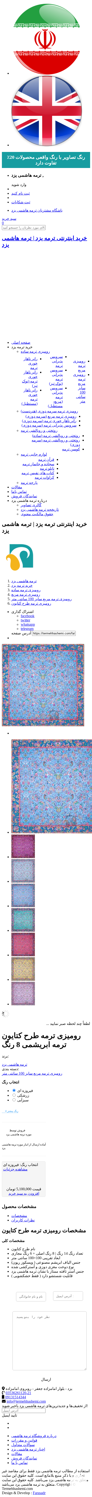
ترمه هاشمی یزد (14, 1064)
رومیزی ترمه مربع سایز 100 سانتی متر (79, 388)
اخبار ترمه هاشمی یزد (28, 1449)
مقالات (16, 487)
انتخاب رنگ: (28, 1165)
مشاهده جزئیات (15, 1169)
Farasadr (39, 1493)
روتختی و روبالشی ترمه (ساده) (56, 436)
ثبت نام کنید (20, 193)
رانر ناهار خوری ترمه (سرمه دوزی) (49, 421)
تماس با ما (19, 1463)
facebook (27, 616)
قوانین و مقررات (24, 1440)
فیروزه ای (25, 1091)
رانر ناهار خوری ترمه (31, 363)
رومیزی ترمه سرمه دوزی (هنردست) (49, 411)
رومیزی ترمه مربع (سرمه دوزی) (50, 416)
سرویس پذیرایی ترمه (56, 361)
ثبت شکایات (20, 202)
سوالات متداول (23, 1445)
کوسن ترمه (71, 449)
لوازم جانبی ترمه (34, 454)
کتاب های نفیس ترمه (37, 473)
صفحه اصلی (20, 342)
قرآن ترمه (46, 459)
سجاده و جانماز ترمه (38, 464)
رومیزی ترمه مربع (79, 365)
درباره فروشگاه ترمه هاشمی (33, 1436)
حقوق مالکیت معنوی (37, 514)
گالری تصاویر (31, 505)
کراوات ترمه (44, 477)
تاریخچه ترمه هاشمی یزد (40, 509)
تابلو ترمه (47, 468)
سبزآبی (23, 1100)
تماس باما (19, 492)
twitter (25, 620)
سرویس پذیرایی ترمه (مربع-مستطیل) (55, 397)
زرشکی (23, 1095)
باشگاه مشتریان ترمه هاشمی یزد (37, 210)
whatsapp (28, 624)
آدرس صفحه (21, 633)
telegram (27, 629)
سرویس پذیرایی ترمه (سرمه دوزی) (48, 425)
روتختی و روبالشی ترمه (39, 430)
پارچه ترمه (29, 483)
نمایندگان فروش (24, 496)
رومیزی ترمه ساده (35, 351)
